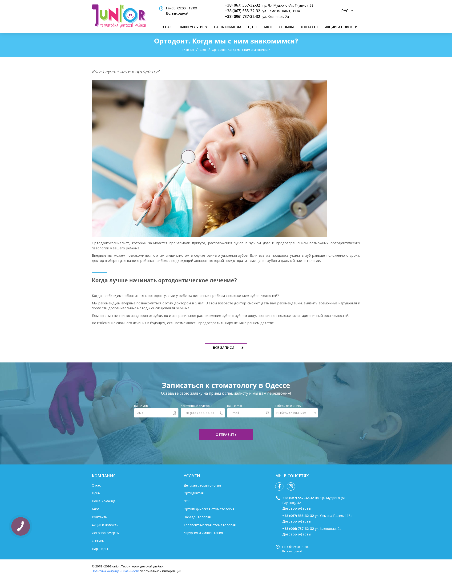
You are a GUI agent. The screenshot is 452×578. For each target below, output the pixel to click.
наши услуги (190, 27)
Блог (268, 27)
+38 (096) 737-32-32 (242, 16)
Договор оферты (105, 533)
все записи (223, 347)
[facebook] (279, 486)
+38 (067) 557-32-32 (242, 5)
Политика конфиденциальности (115, 571)
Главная (188, 49)
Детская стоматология (202, 485)
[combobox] (296, 412)
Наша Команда (227, 27)
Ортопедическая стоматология (209, 509)
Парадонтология (197, 517)
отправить (226, 434)
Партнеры (100, 549)
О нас (166, 27)
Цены (252, 27)
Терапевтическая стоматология (210, 525)
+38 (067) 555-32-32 (242, 10)
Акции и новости (341, 27)
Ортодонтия (194, 493)
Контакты (309, 27)
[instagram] (291, 486)
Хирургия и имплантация (203, 533)
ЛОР (187, 501)
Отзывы (286, 27)
